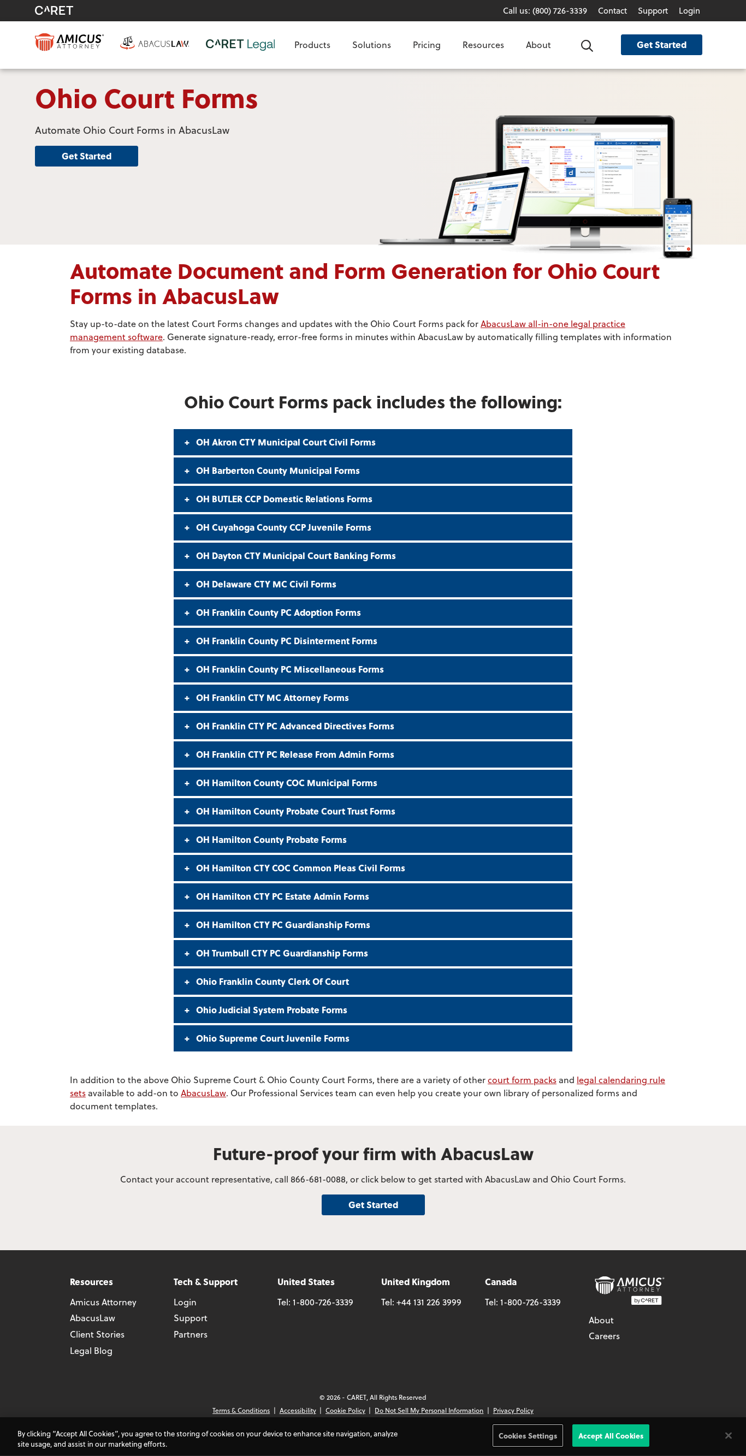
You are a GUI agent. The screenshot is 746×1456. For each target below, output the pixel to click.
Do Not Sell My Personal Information (429, 1410)
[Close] (729, 1435)
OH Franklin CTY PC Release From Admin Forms (294, 754)
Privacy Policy (513, 1410)
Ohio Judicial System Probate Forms (270, 1009)
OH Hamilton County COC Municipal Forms (285, 782)
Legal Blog (91, 1350)
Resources (483, 44)
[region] (373, 1436)
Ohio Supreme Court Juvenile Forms (272, 1038)
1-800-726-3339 (323, 1301)
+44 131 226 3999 (428, 1301)
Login (689, 10)
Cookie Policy (345, 1410)
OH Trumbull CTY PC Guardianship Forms (281, 953)
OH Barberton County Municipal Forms (277, 470)
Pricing (427, 44)
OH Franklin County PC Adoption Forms (277, 612)
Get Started (661, 44)
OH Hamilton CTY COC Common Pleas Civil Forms (299, 867)
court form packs (522, 1079)
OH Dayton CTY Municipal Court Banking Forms (295, 555)
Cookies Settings (528, 1435)
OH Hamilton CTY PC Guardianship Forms (282, 924)
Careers (604, 1335)
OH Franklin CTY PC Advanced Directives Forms (294, 726)
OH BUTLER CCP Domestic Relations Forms (283, 498)
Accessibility (298, 1410)
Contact (612, 10)
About (538, 44)
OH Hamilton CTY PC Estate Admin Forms (281, 896)
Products (312, 44)
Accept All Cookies (610, 1435)
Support (653, 10)
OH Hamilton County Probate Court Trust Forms (294, 811)
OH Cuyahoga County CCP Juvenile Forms (282, 527)
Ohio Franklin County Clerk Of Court (271, 981)
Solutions (371, 44)
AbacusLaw (203, 1092)
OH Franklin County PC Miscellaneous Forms (289, 669)
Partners (191, 1334)
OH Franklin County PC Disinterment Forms (285, 640)
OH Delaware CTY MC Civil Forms (265, 584)
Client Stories (97, 1334)
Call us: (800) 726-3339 (545, 10)
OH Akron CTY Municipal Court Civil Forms (285, 442)
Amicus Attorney (103, 1301)
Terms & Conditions (241, 1410)
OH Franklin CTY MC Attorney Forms (271, 697)
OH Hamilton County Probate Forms (270, 839)
